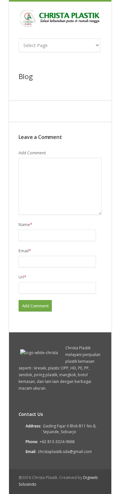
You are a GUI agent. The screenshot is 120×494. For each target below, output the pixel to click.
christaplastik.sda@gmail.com (65, 451)
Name (25, 224)
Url (22, 277)
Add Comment (32, 153)
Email (25, 251)
